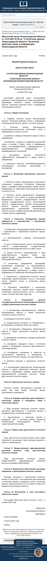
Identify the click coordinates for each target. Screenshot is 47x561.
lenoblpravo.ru (23, 558)
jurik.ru (41, 26)
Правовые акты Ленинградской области (16, 31)
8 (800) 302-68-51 (27, 25)
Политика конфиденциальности (23, 556)
